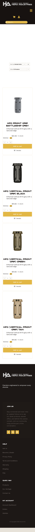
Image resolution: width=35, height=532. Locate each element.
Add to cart (17, 146)
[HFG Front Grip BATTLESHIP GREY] (17, 105)
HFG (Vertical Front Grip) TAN (17, 328)
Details (18, 150)
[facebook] (8, 432)
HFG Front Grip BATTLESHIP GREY (17, 124)
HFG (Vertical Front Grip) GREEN (17, 260)
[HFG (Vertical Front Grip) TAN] (17, 309)
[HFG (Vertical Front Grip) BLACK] (17, 173)
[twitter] (13, 432)
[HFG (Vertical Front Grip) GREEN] (17, 241)
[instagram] (17, 432)
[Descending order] (28, 64)
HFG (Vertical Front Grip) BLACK (17, 192)
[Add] (11, 138)
